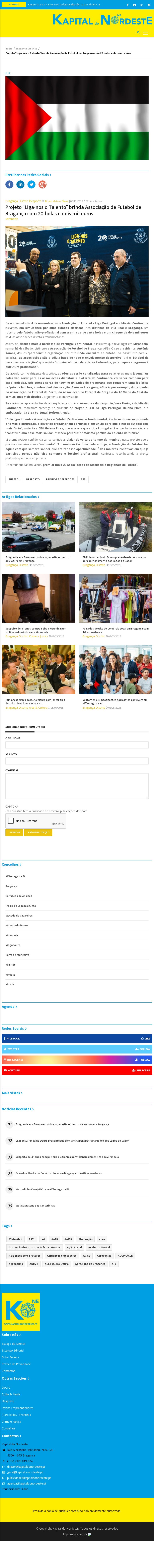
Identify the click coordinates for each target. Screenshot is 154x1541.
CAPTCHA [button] (11, 806)
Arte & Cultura (38, 707)
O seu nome (12, 738)
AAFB (54, 1239)
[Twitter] (31, 184)
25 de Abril (15, 1239)
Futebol (14, 479)
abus (102, 1239)
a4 (43, 1239)
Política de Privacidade (16, 1364)
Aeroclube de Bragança (90, 1264)
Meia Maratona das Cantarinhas (35, 1206)
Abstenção (85, 1239)
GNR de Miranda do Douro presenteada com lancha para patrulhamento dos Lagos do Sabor (72, 1141)
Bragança (11, 886)
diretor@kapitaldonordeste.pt (25, 1466)
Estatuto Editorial (13, 1350)
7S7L (32, 1239)
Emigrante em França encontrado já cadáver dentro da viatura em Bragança (62, 1124)
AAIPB (68, 1239)
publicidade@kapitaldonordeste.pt (28, 1478)
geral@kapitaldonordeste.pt (24, 1472)
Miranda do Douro (16, 925)
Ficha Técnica (10, 1357)
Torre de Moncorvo (17, 955)
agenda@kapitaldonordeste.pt (26, 1483)
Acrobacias (104, 1255)
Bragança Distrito (26, 48)
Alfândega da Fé (15, 876)
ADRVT (33, 1264)
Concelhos (8, 1428)
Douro (6, 1387)
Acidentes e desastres (62, 1255)
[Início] (102, 19)
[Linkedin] (20, 184)
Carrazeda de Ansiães (18, 896)
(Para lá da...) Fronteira (16, 1415)
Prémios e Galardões (60, 479)
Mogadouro (12, 945)
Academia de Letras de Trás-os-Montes (35, 1247)
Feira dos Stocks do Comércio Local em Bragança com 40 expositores (58, 1173)
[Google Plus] (42, 184)
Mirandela (11, 219)
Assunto (11, 754)
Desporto (35, 201)
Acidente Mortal (99, 1247)
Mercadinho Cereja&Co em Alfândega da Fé (42, 1189)
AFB (83, 479)
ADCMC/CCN (125, 1255)
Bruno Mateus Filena (56, 201)
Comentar (11, 770)
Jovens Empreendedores (17, 1408)
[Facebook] (9, 184)
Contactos (8, 1371)
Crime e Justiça (38, 636)
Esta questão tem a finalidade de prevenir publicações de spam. (46, 809)
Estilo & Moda (11, 1394)
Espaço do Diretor (13, 1344)
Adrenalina (16, 1264)
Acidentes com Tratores (25, 1255)
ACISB (86, 1255)
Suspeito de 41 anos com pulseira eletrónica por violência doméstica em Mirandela (67, 1157)
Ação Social (74, 1247)
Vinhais (10, 984)
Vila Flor (10, 964)
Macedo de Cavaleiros (19, 915)
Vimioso (10, 974)
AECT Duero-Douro (57, 1264)
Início (8, 48)
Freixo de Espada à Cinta (20, 905)
